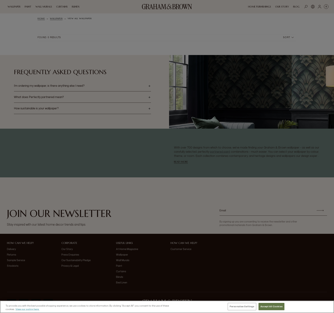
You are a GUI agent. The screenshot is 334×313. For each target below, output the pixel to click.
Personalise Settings (242, 306)
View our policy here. (27, 309)
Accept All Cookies (271, 306)
